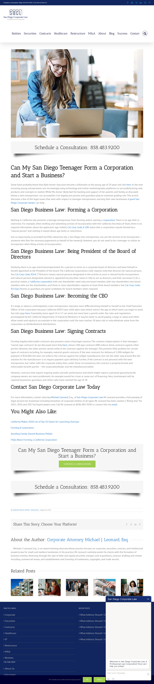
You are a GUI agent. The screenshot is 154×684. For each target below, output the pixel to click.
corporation (109, 220)
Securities (10, 620)
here (128, 184)
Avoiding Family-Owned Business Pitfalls (31, 433)
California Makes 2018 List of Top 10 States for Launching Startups (45, 421)
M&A (7, 651)
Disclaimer (10, 674)
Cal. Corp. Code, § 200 (78, 227)
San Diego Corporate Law (90, 397)
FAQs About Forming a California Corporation (34, 439)
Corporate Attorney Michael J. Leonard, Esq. (26, 510)
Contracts (10, 627)
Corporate (10, 614)
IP (6, 639)
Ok (87, 680)
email (114, 404)
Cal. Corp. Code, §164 (25, 274)
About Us (9, 668)
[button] (144, 33)
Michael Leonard (59, 397)
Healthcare (10, 633)
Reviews (9, 657)
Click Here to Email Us (40, 2)
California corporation (41, 281)
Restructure (11, 645)
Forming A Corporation (22, 427)
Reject (99, 680)
